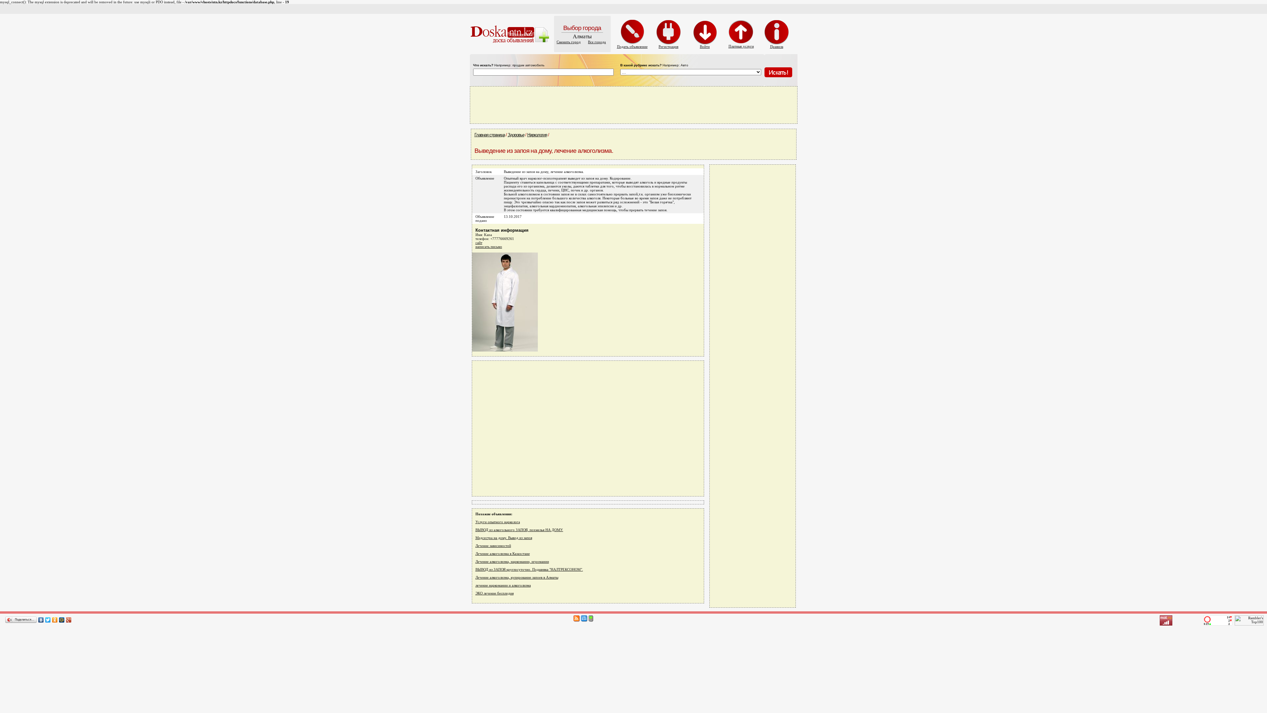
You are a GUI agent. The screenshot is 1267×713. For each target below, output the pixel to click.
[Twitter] (48, 620)
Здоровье (516, 134)
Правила (776, 47)
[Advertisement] (633, 104)
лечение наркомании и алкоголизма (503, 585)
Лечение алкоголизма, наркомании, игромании (512, 561)
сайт (478, 243)
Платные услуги (741, 46)
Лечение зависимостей (493, 546)
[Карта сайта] (584, 621)
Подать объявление (632, 47)
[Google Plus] (68, 620)
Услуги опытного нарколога (497, 522)
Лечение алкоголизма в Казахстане (502, 554)
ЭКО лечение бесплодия (494, 593)
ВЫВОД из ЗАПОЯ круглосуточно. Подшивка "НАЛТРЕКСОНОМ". (529, 569)
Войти (705, 47)
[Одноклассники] (54, 620)
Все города (597, 42)
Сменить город (569, 42)
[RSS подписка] (576, 621)
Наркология (537, 134)
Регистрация (668, 47)
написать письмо (488, 247)
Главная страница (489, 134)
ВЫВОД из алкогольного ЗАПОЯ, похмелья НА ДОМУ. (519, 530)
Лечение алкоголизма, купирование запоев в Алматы (516, 577)
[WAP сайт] (591, 621)
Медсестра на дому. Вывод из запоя (503, 538)
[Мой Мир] (61, 620)
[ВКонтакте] (41, 620)
